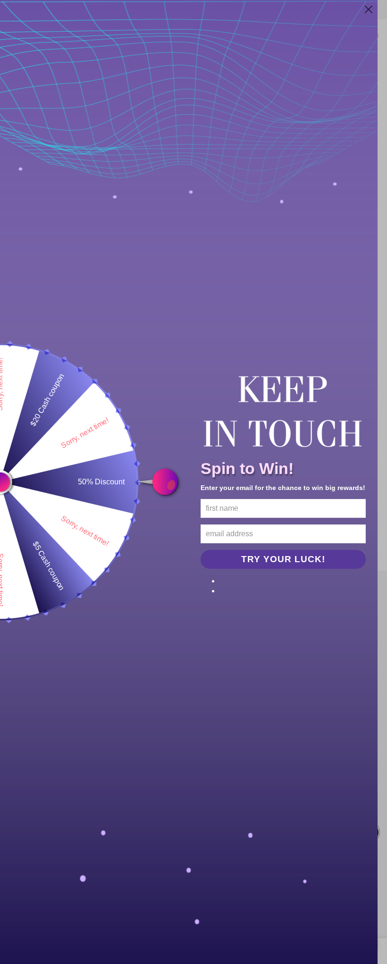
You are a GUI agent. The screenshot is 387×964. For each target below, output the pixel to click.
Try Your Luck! (283, 559)
